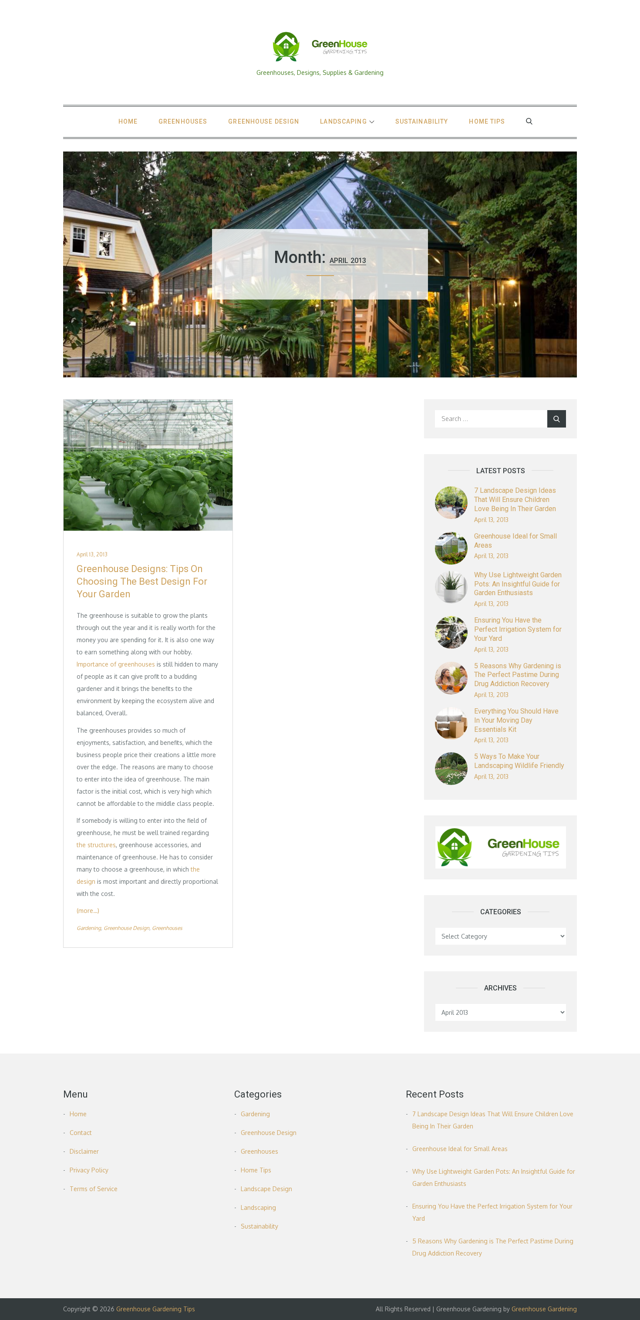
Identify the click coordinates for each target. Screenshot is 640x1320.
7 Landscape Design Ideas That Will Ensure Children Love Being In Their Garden (515, 499)
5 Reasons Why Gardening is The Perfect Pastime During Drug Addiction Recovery (517, 675)
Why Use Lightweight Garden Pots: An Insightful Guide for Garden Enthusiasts (518, 584)
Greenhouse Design (263, 121)
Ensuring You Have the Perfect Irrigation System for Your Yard (518, 629)
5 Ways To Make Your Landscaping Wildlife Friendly (519, 761)
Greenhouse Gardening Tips (155, 1309)
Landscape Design (266, 1188)
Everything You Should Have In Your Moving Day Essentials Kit (516, 720)
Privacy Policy (89, 1170)
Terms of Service (94, 1188)
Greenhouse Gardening (544, 1309)
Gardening (89, 928)
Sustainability (421, 121)
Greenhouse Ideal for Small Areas (460, 1148)
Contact (81, 1132)
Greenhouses (182, 121)
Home (128, 121)
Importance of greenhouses (116, 664)
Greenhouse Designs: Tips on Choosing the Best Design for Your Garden (142, 581)
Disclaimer (84, 1151)
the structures (96, 845)
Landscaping (343, 121)
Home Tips (487, 121)
